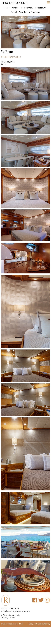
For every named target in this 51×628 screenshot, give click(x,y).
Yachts (22, 12)
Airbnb (15, 8)
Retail (14, 12)
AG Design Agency (42, 624)
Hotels (6, 8)
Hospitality (40, 8)
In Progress (34, 12)
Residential (27, 8)
